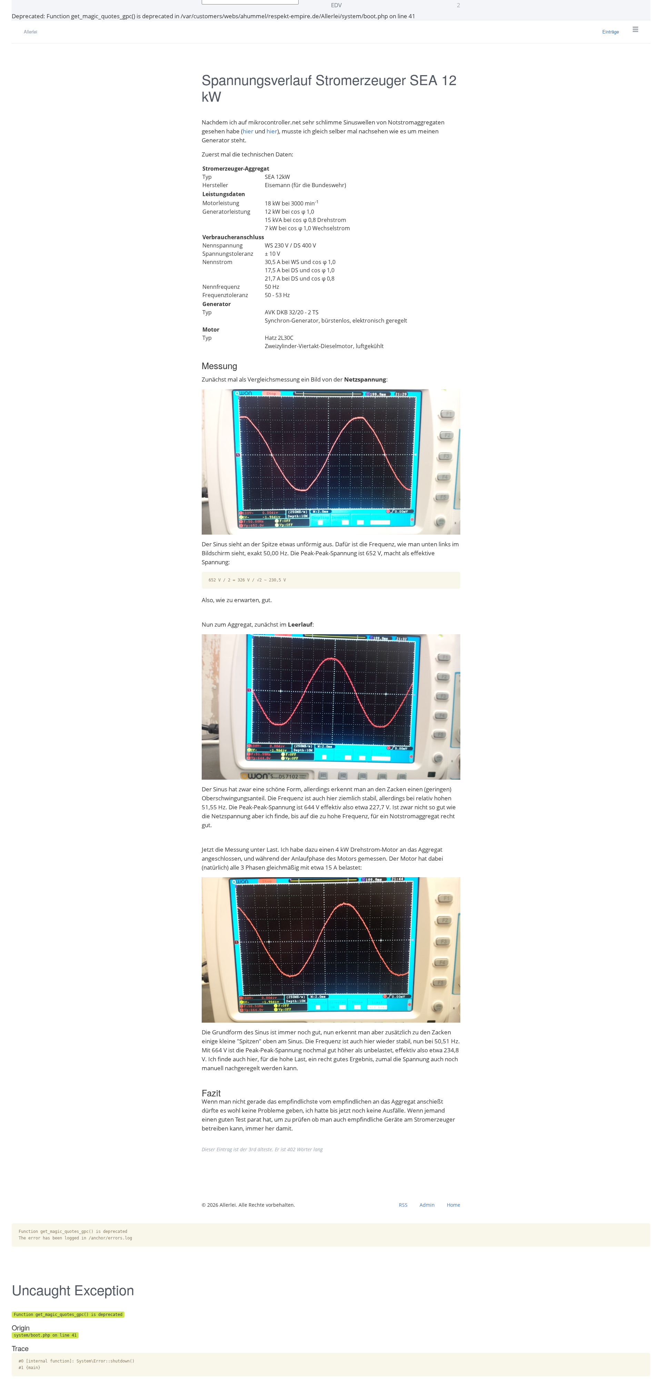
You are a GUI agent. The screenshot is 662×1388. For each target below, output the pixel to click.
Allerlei (30, 31)
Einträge (610, 31)
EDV (395, 5)
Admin (427, 1205)
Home (453, 1205)
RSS (403, 1205)
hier (248, 131)
